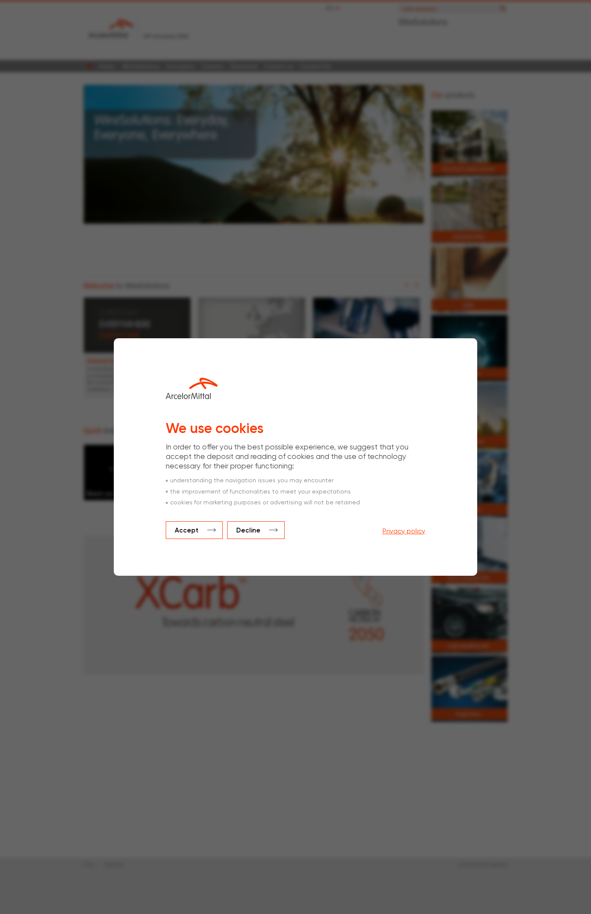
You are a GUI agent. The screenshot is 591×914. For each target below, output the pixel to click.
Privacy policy (403, 531)
